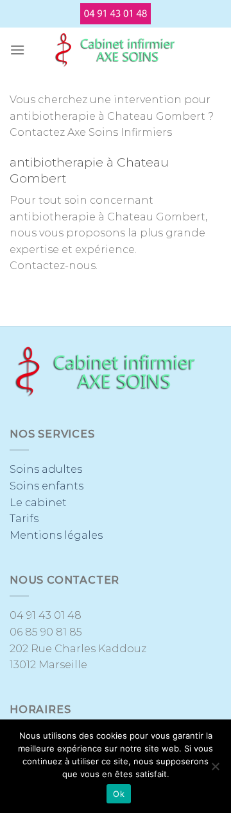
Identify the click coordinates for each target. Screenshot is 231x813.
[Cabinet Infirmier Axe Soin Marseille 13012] (115, 50)
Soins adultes (46, 469)
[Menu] (17, 49)
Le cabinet (38, 503)
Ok (118, 794)
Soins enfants (46, 486)
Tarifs (24, 519)
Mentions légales (56, 535)
